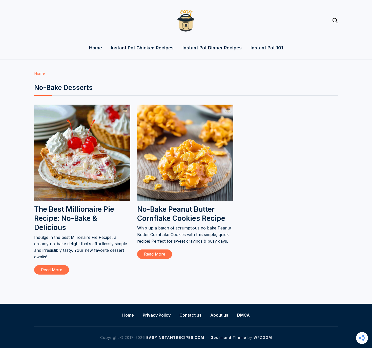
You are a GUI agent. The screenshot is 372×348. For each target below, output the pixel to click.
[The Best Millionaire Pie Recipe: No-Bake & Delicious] (82, 107)
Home (95, 47)
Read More (51, 269)
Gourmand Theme (228, 337)
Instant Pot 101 (267, 47)
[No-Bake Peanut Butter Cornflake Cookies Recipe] (185, 107)
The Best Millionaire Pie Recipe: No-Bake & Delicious (74, 218)
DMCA (243, 315)
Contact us (190, 315)
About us (219, 315)
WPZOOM (263, 337)
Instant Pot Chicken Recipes (142, 47)
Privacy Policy (157, 315)
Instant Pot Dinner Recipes (212, 47)
